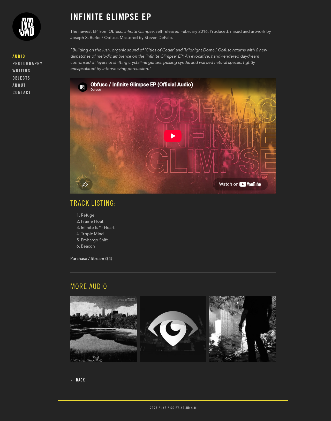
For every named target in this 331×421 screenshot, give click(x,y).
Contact (21, 93)
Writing (21, 71)
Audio (18, 57)
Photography (27, 64)
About (19, 85)
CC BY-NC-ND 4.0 (183, 408)
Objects (21, 78)
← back (77, 380)
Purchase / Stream (87, 259)
